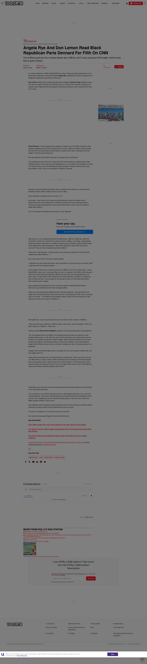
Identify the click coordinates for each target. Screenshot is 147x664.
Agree (112, 654)
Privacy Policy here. (22, 655)
